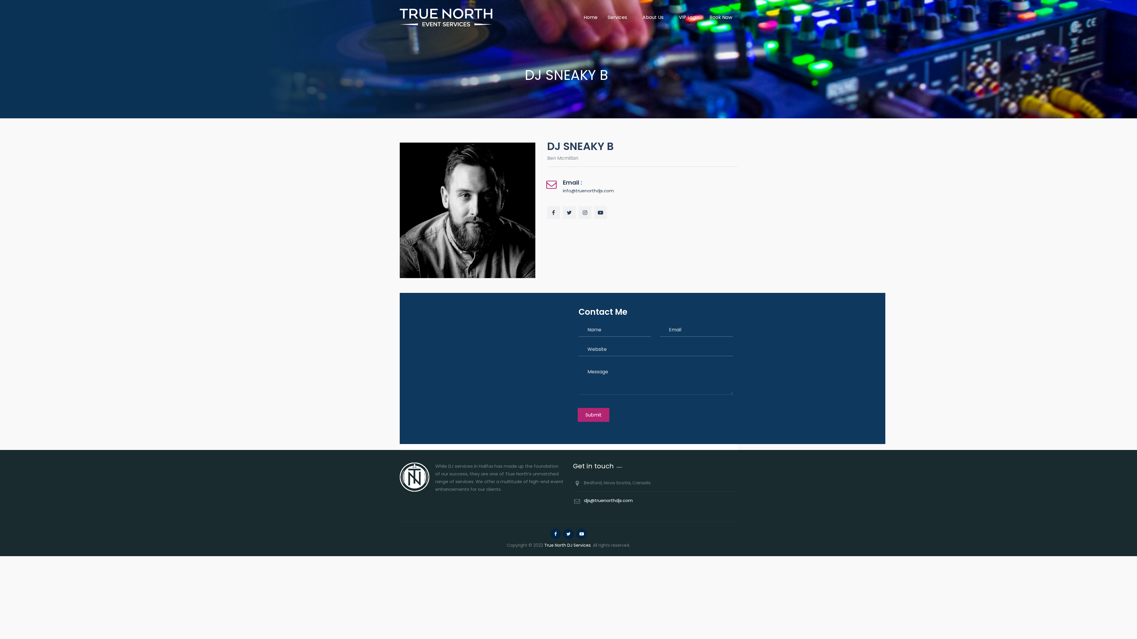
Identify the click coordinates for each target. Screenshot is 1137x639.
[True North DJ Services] (446, 17)
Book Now (720, 17)
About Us (653, 17)
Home (591, 17)
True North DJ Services (567, 545)
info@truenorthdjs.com (588, 191)
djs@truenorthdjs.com (608, 500)
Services (617, 17)
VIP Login (689, 17)
